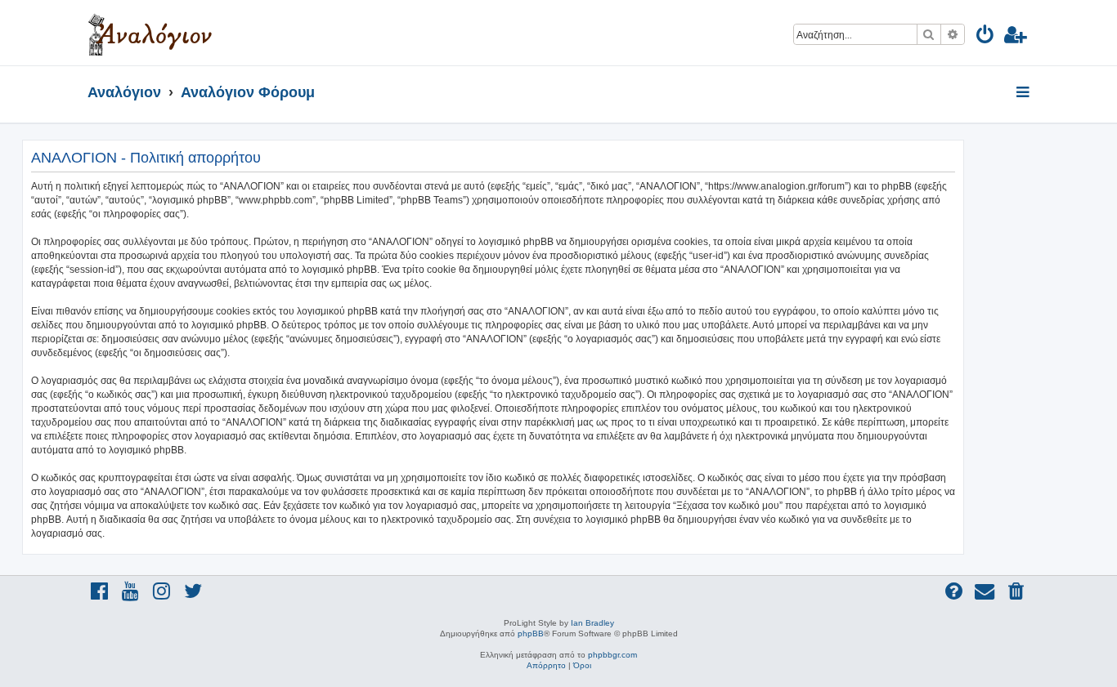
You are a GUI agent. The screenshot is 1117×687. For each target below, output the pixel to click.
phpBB (531, 633)
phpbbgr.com (612, 654)
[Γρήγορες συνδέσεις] (1024, 93)
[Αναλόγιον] (150, 32)
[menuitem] (985, 37)
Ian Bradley (592, 622)
